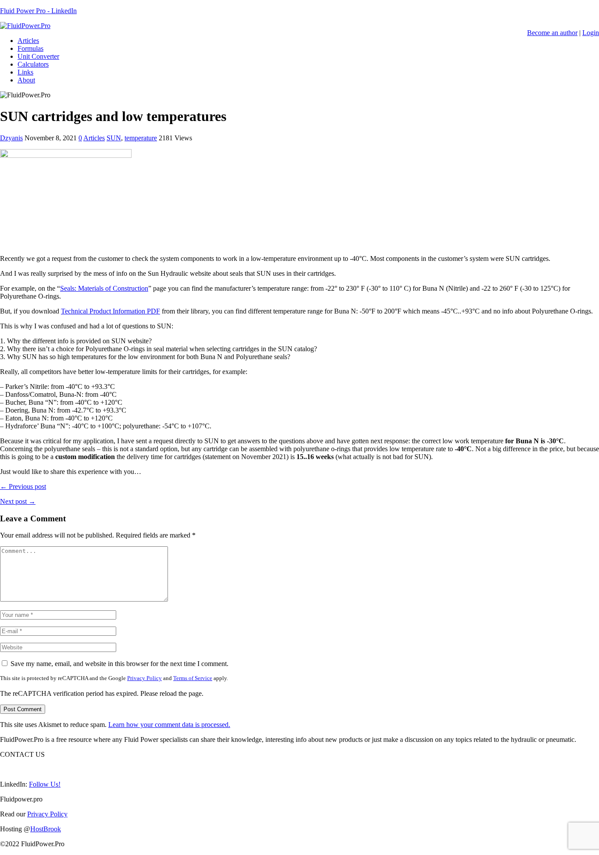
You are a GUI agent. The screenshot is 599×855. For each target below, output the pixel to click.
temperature (141, 138)
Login (590, 32)
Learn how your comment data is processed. (169, 724)
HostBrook (45, 829)
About (26, 80)
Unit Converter (38, 56)
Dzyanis (11, 138)
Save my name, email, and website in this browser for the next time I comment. (119, 663)
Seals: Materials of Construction (104, 288)
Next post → (18, 501)
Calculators (33, 64)
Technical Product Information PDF (110, 311)
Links (25, 72)
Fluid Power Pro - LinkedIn (38, 10)
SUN (114, 138)
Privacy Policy (144, 678)
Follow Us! (45, 784)
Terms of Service (192, 678)
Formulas (30, 48)
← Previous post (23, 486)
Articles (28, 40)
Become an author (552, 32)
